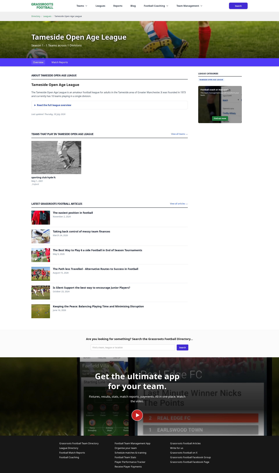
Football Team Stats (125, 457)
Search (238, 6)
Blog (133, 5)
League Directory (68, 448)
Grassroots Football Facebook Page (189, 462)
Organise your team (126, 448)
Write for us (176, 448)
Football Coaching (69, 457)
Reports (117, 5)
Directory (35, 16)
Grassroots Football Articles (185, 443)
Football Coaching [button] (154, 5)
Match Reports (60, 62)
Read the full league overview (54, 105)
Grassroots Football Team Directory (79, 443)
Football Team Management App (132, 443)
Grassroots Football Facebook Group (190, 457)
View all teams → (179, 134)
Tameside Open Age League (211, 80)
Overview (38, 62)
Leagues (100, 5)
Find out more (220, 118)
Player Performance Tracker (130, 462)
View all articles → (179, 203)
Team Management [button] (188, 5)
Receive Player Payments (128, 466)
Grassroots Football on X (183, 452)
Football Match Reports (72, 452)
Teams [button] (80, 5)
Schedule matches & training (130, 452)
